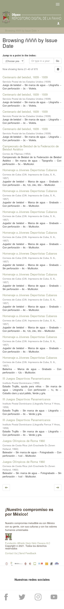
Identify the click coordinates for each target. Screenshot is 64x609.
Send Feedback (27, 553)
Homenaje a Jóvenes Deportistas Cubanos (30, 170)
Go (57, 61)
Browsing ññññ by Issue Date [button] (21, 30)
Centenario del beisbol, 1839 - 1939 (25, 77)
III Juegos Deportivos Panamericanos (27, 378)
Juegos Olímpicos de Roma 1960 (24, 441)
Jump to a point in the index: (19, 55)
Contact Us (11, 553)
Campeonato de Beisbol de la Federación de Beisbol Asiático (31, 147)
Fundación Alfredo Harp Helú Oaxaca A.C (27, 543)
